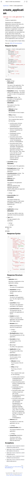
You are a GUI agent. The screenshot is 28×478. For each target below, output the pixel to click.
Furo (21, 474)
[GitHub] (14, 471)
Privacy (7, 475)
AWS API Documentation (16, 43)
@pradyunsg (17, 474)
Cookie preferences (18, 475)
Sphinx (11, 474)
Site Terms (12, 475)
